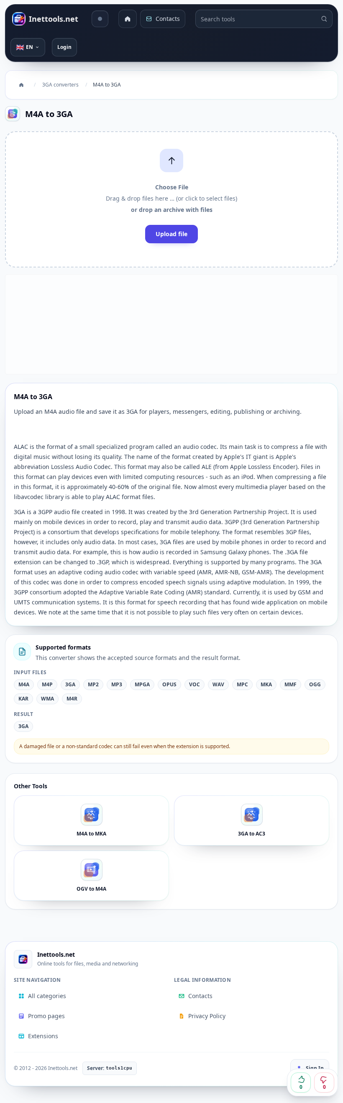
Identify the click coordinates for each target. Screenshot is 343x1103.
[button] (171, 199)
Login (64, 47)
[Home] (127, 19)
